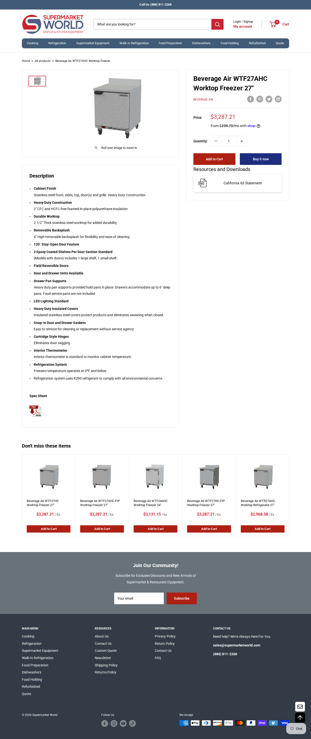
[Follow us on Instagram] (114, 723)
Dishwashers (201, 43)
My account (242, 26)
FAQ (158, 658)
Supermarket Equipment (92, 43)
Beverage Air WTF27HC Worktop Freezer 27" (43, 503)
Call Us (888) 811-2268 (155, 4)
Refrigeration (57, 43)
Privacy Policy (165, 636)
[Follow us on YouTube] (123, 723)
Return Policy (165, 644)
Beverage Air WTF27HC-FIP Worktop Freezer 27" (206, 503)
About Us (102, 636)
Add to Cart (214, 159)
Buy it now (261, 159)
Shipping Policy (106, 665)
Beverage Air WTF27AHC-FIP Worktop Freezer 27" (100, 503)
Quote (280, 43)
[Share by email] (278, 98)
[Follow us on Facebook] (104, 723)
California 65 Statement (243, 183)
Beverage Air (203, 99)
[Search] (217, 24)
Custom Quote (106, 651)
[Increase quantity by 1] (242, 141)
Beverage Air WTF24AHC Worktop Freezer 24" (151, 503)
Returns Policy (105, 672)
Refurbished (257, 43)
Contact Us (103, 644)
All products (43, 61)
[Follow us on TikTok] (132, 723)
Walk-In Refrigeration (134, 43)
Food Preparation (170, 43)
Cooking (32, 43)
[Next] (289, 496)
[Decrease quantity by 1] (216, 141)
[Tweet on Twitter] (269, 98)
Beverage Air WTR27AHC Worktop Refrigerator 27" (258, 503)
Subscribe (182, 598)
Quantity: (200, 141)
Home (26, 61)
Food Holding (230, 43)
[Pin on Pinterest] (259, 98)
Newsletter (103, 658)
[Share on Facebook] (250, 98)
